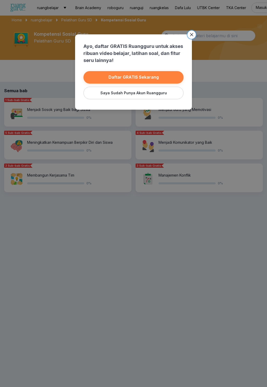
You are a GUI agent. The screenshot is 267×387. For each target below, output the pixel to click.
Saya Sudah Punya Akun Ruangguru (133, 93)
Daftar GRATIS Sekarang (133, 77)
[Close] (191, 34)
